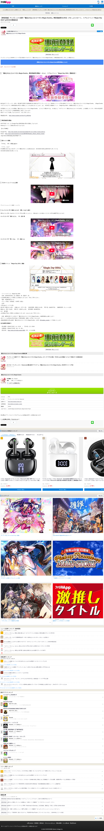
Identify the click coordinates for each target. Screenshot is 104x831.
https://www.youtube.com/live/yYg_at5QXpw (20, 115)
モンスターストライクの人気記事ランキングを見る (11, 687)
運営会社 (42, 823)
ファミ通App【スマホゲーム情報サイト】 (12, 9)
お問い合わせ (30, 823)
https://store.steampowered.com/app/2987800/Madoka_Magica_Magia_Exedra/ (25, 133)
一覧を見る (100, 431)
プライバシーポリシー (50, 823)
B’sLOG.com (73, 823)
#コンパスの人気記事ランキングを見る (9, 664)
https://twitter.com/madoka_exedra (15, 404)
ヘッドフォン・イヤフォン (8, 434)
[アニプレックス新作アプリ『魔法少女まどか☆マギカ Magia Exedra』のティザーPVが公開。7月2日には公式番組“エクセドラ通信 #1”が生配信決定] (42, 361)
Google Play (52, 391)
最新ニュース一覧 (27, 9)
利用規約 (36, 823)
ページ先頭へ (100, 818)
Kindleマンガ (20, 434)
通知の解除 (59, 823)
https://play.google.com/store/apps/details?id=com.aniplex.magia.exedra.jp (26, 131)
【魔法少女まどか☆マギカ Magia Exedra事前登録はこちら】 (52, 62)
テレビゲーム (40, 434)
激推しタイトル (55, 13)
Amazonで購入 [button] (21, 489)
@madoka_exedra (44, 320)
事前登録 (47, 13)
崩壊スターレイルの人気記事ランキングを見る (11, 670)
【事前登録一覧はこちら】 (52, 54)
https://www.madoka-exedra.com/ (15, 401)
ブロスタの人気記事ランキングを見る (9, 676)
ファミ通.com (66, 823)
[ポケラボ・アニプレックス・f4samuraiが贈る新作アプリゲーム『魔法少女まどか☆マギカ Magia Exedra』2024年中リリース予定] (37, 369)
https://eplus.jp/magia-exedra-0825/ (16, 330)
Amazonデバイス (30, 434)
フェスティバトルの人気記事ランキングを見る (11, 682)
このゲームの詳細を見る (14, 383)
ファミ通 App (6, 2)
